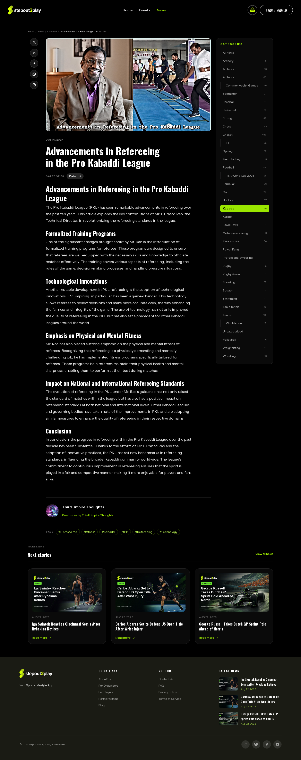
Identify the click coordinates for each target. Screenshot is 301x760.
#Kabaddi (108, 532)
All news (228, 53)
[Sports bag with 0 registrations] (252, 10)
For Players (105, 692)
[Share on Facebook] (34, 63)
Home (128, 10)
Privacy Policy (167, 692)
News (161, 10)
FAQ (161, 685)
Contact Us (165, 679)
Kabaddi (52, 31)
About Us (104, 679)
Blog (101, 705)
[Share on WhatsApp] (34, 74)
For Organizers (108, 685)
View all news (264, 554)
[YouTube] (277, 744)
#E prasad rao (67, 532)
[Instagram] (245, 744)
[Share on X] (34, 42)
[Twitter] (256, 744)
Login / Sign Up (276, 10)
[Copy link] (34, 85)
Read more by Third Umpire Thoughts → (89, 515)
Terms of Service (169, 699)
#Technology (168, 532)
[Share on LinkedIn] (34, 53)
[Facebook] (267, 744)
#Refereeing (144, 532)
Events (144, 10)
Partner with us (108, 699)
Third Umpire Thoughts (83, 507)
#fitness (89, 532)
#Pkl (125, 532)
